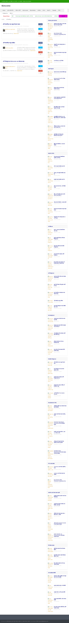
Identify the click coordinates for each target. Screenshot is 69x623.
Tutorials (54, 10)
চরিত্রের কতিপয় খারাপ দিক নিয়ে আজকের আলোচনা (59, 88)
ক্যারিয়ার (39, 10)
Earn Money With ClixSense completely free (60, 34)
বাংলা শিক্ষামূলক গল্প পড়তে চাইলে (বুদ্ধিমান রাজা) (59, 369)
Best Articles (33, 10)
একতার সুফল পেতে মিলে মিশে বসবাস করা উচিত (59, 319)
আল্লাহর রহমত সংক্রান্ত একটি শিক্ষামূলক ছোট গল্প (59, 377)
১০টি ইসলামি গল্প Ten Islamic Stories (59, 393)
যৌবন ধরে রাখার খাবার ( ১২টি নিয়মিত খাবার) (60, 186)
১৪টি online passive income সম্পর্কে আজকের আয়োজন (60, 523)
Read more (16, 33)
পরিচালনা (11, 13)
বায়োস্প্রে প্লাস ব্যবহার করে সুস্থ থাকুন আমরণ (60, 53)
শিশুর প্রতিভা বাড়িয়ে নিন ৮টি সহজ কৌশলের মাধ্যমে (59, 563)
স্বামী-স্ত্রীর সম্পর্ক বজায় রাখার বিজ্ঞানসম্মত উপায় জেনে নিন (58, 134)
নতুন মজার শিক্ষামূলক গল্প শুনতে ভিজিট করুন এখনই (60, 306)
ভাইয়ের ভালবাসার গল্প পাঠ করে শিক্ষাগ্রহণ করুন (58, 342)
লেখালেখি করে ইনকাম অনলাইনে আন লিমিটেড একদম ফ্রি (59, 504)
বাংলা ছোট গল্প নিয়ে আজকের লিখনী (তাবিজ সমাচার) (59, 350)
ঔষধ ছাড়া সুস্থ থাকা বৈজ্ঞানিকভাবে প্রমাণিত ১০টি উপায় (13, 16)
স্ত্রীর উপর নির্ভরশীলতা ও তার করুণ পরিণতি (59, 144)
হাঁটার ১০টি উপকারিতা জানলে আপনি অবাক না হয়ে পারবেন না (59, 194)
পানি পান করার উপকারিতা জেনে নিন (59, 166)
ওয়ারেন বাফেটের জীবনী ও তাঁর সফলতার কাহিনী (60, 599)
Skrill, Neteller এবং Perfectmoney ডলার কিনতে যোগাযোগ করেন (59, 535)
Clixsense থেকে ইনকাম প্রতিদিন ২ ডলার (60, 467)
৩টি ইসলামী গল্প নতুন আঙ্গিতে (9, 43)
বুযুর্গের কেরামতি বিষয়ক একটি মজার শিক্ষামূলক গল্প (59, 238)
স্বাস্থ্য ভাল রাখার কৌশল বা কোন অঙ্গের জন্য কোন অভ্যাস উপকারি (60, 24)
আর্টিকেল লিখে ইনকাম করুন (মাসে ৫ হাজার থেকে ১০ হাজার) (59, 514)
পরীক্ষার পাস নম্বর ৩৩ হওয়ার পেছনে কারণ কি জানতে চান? (59, 126)
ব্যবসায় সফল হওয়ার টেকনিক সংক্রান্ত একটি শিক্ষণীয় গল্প (60, 325)
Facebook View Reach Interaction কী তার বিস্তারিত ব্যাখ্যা (59, 423)
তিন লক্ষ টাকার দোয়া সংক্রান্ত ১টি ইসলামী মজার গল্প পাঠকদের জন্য (59, 262)
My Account (25, 10)
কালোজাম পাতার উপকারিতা (27, 1)
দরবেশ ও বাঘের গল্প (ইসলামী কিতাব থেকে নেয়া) (59, 230)
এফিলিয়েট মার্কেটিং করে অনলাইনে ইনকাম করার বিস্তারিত (52, 16)
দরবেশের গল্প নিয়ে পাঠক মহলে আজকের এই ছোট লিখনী (60, 277)
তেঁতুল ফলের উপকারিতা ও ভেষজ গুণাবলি (60, 202)
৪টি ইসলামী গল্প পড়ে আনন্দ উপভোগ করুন (11, 24)
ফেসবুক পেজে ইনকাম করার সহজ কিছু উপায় (59, 414)
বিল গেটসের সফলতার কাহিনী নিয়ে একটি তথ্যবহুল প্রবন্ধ (60, 607)
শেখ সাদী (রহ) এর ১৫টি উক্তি (58, 60)
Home (4, 10)
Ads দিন (48, 10)
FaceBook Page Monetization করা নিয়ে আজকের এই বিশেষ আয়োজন (60, 452)
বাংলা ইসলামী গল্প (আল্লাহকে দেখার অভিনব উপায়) (59, 293)
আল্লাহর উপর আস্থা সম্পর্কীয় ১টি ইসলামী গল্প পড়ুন (59, 385)
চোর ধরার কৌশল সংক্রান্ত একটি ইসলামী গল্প (59, 254)
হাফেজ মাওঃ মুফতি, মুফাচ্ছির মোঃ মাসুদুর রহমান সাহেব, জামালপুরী (60, 576)
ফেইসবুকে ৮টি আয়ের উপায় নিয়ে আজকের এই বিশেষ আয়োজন (59, 442)
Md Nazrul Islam (10, 26)
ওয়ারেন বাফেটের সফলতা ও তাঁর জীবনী (60, 585)
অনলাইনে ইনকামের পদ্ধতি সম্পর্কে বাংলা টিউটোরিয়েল (60, 496)
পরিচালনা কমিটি (18, 10)
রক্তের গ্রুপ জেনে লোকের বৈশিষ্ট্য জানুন (60, 71)
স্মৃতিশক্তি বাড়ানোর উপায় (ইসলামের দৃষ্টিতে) (59, 549)
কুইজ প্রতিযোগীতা (10, 10)
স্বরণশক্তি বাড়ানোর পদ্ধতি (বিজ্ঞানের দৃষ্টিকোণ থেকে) (60, 555)
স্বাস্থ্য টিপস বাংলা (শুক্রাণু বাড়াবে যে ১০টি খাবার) (59, 45)
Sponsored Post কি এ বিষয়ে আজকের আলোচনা (59, 79)
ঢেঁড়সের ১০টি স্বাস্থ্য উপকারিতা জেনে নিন (59, 173)
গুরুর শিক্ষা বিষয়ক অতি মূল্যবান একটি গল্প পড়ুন (59, 285)
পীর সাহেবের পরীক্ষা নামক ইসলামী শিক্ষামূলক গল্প (59, 246)
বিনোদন (44, 10)
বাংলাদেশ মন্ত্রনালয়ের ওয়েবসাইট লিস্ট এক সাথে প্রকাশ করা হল (59, 98)
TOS (59, 10)
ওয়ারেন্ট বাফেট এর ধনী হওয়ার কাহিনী (59, 592)
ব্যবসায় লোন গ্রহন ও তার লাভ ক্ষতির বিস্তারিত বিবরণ (32, 16)
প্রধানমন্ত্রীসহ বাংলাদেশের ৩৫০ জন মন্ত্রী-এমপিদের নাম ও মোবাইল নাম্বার (59, 117)
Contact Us (5, 13)
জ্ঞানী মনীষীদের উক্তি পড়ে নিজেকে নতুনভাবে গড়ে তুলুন (59, 107)
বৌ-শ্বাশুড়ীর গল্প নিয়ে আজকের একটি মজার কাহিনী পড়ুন (59, 333)
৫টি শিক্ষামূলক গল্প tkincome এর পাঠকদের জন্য (13, 61)
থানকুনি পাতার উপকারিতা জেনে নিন (59, 179)
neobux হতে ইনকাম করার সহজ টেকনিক (59, 474)
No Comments (26, 26)
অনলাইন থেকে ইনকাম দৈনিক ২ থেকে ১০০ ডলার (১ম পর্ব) (59, 432)
